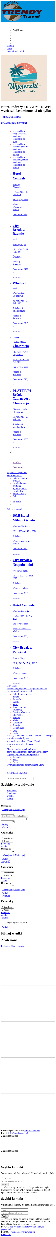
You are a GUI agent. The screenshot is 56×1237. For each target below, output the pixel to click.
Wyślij (4, 1184)
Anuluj (4, 846)
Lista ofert (6, 946)
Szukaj (4, 824)
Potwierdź (5, 843)
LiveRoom (6, 1234)
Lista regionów (18, 946)
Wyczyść (5, 827)
